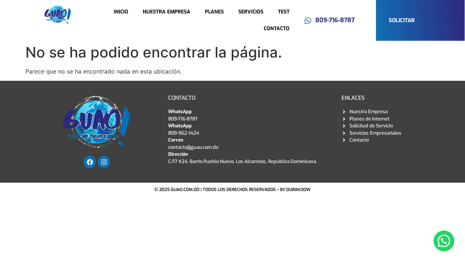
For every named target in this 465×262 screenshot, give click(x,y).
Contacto (277, 28)
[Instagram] (104, 162)
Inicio (121, 11)
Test (284, 11)
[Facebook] (90, 162)
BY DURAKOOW (295, 189)
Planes (214, 11)
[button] (443, 240)
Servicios (250, 11)
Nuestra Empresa (166, 11)
